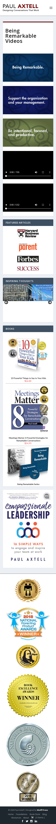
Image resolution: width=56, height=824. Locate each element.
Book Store (35, 814)
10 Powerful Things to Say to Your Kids (28, 378)
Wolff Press (42, 810)
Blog (44, 814)
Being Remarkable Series (28, 484)
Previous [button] (6, 302)
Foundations (21, 814)
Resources (16, 817)
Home (11, 814)
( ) (40, 817)
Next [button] (50, 302)
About (26, 817)
